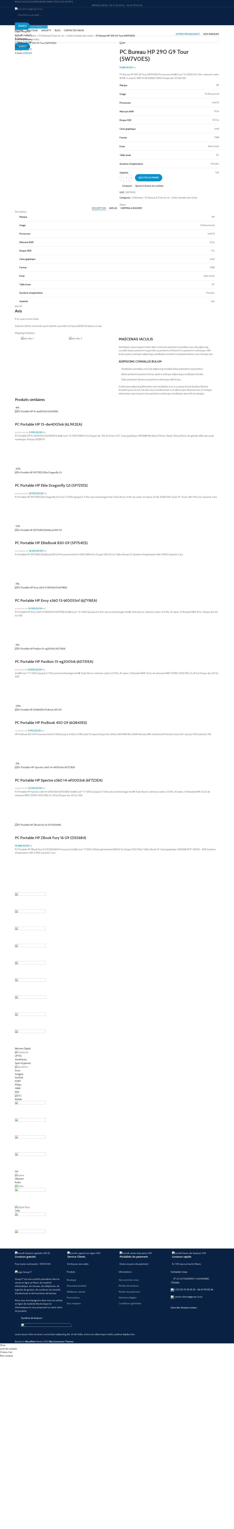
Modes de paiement (129, 1291)
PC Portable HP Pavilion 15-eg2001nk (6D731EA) (54, 661)
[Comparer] (19, 417)
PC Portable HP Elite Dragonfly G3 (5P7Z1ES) (51, 485)
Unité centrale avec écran (80, 35)
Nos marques (74, 1303)
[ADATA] (117, 1069)
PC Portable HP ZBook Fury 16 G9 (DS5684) (50, 837)
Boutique (71, 1279)
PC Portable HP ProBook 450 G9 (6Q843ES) (51, 722)
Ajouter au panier (148, 177)
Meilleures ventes (76, 1291)
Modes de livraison (129, 1285)
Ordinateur (31, 35)
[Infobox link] (38, 1258)
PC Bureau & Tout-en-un (52, 35)
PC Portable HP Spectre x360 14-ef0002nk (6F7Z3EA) (59, 780)
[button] (19, 454)
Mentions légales (128, 1297)
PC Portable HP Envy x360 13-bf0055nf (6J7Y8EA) (56, 600)
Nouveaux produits (77, 1285)
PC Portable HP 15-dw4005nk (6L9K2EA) (48, 424)
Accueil (18, 35)
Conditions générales (130, 1303)
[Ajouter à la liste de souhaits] (19, 445)
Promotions (73, 1297)
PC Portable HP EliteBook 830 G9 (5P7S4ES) (51, 543)
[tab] (99, 208)
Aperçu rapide (19, 462)
